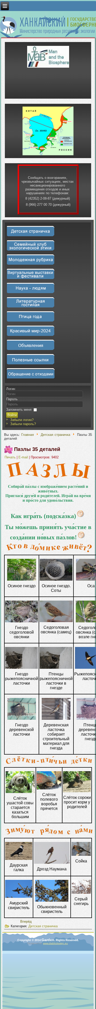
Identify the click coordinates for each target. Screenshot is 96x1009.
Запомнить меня (18, 409)
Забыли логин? (22, 420)
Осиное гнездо (22, 586)
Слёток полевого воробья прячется (49, 801)
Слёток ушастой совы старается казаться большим (20, 807)
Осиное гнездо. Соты (56, 588)
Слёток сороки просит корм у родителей (77, 802)
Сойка (81, 861)
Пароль (12, 399)
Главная (27, 435)
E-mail (23, 457)
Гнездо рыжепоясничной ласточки (21, 678)
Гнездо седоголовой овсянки (21, 632)
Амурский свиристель (18, 905)
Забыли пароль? (23, 424)
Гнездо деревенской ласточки (21, 729)
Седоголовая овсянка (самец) (56, 629)
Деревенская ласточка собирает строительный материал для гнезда (56, 736)
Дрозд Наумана (52, 869)
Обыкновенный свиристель (52, 909)
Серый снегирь (81, 901)
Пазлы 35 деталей (37, 449)
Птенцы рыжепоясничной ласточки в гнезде (56, 681)
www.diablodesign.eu (55, 943)
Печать (11, 457)
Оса (91, 586)
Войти (12, 415)
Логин (10, 389)
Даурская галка (19, 867)
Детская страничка (55, 435)
